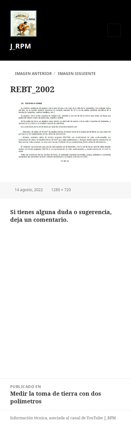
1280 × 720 (61, 189)
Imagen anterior (33, 73)
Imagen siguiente (77, 73)
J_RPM (20, 45)
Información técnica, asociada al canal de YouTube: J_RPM (63, 418)
